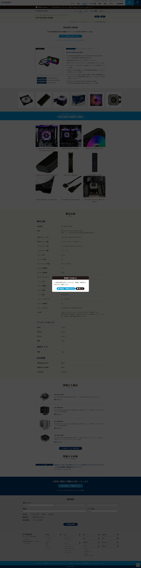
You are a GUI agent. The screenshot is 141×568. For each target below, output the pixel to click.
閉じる (81, 289)
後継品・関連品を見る (67, 289)
